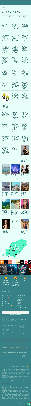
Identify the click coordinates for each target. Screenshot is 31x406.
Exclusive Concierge (19, 297)
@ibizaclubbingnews (4, 330)
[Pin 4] (9, 250)
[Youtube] (21, 403)
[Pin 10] (3, 254)
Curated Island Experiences (20, 299)
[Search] (27, 3)
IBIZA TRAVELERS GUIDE (5, 317)
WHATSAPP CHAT (25, 282)
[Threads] (26, 403)
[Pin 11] (26, 240)
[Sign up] (28, 292)
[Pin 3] (14, 254)
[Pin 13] (23, 245)
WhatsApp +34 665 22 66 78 (15, 285)
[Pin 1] (11, 246)
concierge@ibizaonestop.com (15, 284)
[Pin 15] (16, 252)
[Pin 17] (15, 248)
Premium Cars (19, 302)
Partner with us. (5, 383)
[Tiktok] (23, 403)
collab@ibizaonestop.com (6, 284)
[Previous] (3, 320)
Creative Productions (19, 305)
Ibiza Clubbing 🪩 (5, 303)
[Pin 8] (21, 248)
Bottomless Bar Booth (20, 301)
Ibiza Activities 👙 (5, 301)
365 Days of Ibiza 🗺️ (6, 295)
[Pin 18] (23, 243)
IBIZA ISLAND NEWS (5, 322)
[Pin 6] (21, 240)
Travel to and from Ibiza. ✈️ (8, 386)
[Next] (28, 320)
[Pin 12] (26, 242)
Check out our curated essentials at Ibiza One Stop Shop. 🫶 (15, 366)
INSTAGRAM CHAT (25, 281)
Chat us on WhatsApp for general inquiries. (15, 314)
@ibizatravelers (4, 318)
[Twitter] (24, 403)
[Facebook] (18, 403)
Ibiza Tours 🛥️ (5, 299)
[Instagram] (20, 403)
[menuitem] (18, 3)
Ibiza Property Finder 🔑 (7, 305)
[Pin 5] (8, 256)
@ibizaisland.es (4, 323)
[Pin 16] (7, 252)
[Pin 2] (21, 247)
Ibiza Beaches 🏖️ (5, 297)
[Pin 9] (26, 244)
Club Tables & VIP (19, 300)
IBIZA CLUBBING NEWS (5, 329)
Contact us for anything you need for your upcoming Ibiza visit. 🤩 (15, 353)
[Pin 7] (16, 247)
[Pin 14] (16, 241)
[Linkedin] (27, 403)
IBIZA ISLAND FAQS (21, 307)
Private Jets (18, 303)
